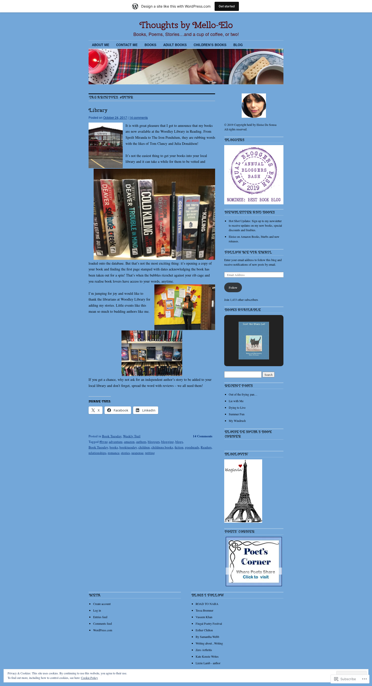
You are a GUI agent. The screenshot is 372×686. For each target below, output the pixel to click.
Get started (227, 6)
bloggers (154, 441)
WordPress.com (102, 630)
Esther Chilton (204, 630)
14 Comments (202, 436)
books (114, 447)
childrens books (162, 447)
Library (98, 110)
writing (150, 452)
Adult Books (175, 44)
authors (141, 441)
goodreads (192, 447)
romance (113, 452)
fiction (179, 447)
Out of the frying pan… (243, 394)
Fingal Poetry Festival (209, 623)
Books (150, 44)
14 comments (138, 117)
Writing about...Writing (209, 643)
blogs (179, 441)
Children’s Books (210, 44)
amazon (129, 441)
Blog (238, 44)
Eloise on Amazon (240, 236)
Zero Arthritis (204, 650)
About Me (100, 44)
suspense (137, 452)
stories (125, 452)
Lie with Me (236, 401)
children (144, 447)
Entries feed (100, 617)
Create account (102, 604)
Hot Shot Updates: (240, 221)
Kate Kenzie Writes (207, 656)
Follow (233, 287)
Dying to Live (237, 407)
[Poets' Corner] (254, 585)
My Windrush (237, 421)
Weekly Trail (131, 436)
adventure (115, 441)
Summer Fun (236, 414)
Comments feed (102, 623)
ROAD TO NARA (207, 604)
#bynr (103, 441)
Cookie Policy (89, 678)
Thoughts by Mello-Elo (185, 25)
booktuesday (128, 447)
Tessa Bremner (204, 610)
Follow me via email (248, 252)
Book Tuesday (111, 436)
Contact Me (127, 44)
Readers (206, 447)
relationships (97, 452)
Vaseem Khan (204, 617)
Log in (97, 610)
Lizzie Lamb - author (208, 663)
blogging (167, 441)
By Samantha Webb (207, 637)
